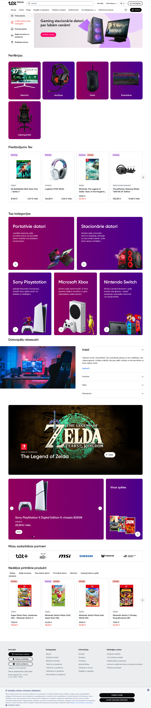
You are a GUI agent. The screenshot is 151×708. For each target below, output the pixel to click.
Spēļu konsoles (25, 573)
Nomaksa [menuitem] (82, 657)
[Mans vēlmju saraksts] (125, 10)
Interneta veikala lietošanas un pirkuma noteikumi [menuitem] (125, 664)
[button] (122, 3)
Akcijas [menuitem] (13, 10)
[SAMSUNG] (86, 556)
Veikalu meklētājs (22, 659)
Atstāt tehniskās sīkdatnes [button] (117, 700)
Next (100, 508)
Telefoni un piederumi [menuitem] (54, 664)
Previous (11, 508)
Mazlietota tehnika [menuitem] (53, 661)
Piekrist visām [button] (117, 695)
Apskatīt (86, 368)
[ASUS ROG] (129, 556)
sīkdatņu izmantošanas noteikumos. (81, 703)
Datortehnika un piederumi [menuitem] (55, 674)
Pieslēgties (136, 3)
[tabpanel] (54, 507)
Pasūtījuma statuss (106, 10)
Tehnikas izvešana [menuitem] (59, 10)
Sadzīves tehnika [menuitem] (52, 657)
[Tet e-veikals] (16, 3)
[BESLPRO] (43, 556)
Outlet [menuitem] (21, 10)
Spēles (12, 573)
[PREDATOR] (107, 556)
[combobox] (148, 690)
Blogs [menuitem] (28, 10)
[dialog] (75, 697)
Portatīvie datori (60, 573)
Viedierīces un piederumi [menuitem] (55, 671)
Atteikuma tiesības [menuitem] (113, 654)
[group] (111, 3)
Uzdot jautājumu (22, 664)
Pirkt (19, 532)
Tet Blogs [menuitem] (82, 661)
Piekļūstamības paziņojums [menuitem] (116, 661)
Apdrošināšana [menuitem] (84, 664)
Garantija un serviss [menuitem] (86, 668)
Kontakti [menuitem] (100, 3)
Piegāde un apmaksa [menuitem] (41, 10)
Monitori (73, 573)
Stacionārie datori (42, 573)
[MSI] (64, 556)
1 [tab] (32, 536)
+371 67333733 (20, 668)
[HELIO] (21, 556)
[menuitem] (21, 29)
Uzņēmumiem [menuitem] (73, 10)
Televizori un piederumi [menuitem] (54, 668)
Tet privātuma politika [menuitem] (115, 657)
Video (110, 455)
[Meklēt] (29, 3)
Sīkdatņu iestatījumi (114, 668)
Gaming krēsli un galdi (90, 573)
